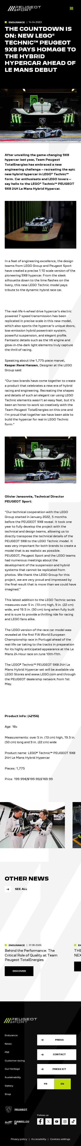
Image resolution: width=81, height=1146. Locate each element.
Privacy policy (19, 1139)
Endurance (11, 1035)
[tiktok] (73, 1121)
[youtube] (57, 1121)
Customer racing (15, 1060)
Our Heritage (12, 1069)
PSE (7, 1052)
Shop (8, 1094)
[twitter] (48, 1121)
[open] (71, 9)
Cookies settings (60, 1139)
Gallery (9, 1085)
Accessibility (38, 1139)
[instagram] (65, 1121)
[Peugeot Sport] (24, 8)
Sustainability (13, 1077)
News (8, 1043)
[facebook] (40, 1121)
